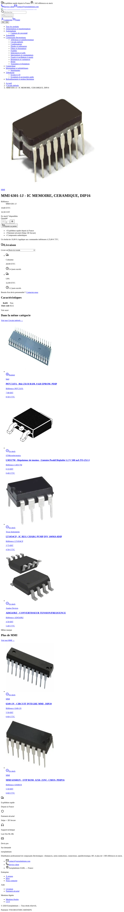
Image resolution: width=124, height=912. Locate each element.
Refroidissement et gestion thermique (20, 79)
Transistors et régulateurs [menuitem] (20, 64)
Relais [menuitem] (13, 62)
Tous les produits (12, 27)
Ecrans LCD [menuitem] (15, 75)
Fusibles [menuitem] (14, 51)
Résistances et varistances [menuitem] (20, 59)
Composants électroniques (16, 38)
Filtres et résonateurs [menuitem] (18, 48)
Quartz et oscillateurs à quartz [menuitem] (22, 57)
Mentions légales (12, 899)
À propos (9, 876)
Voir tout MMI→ (8, 640)
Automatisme (11, 31)
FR (3, 22)
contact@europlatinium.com (19, 861)
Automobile (10, 35)
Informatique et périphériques (17, 68)
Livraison (9, 889)
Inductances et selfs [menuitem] (18, 53)
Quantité (4, 218)
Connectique (11, 66)
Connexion (8, 20)
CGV (8, 902)
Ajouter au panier (11, 226)
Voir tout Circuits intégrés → (12, 320)
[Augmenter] (12, 222)
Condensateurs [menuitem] (16, 44)
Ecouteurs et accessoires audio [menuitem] (22, 77)
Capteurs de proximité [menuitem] (19, 33)
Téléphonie (10, 73)
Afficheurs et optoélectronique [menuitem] (22, 40)
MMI (3, 190)
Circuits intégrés (12, 85)
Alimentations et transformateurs (18, 29)
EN (7, 22)
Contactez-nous (32, 292)
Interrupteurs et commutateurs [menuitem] (22, 55)
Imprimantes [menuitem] (15, 70)
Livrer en (4, 250)
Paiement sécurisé (12, 891)
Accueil (9, 83)
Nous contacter (11, 881)
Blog (8, 878)
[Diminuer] (3, 222)
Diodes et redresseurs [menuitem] (19, 46)
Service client (14, 865)
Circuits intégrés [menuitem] (17, 42)
